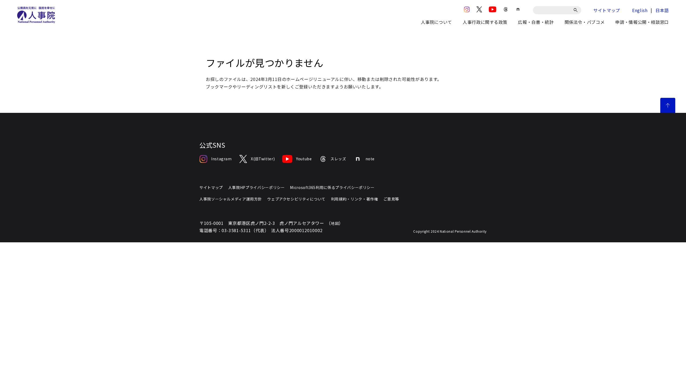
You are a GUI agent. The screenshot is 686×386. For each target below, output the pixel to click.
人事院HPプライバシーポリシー (256, 187)
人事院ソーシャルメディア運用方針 (230, 199)
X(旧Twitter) (263, 158)
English (639, 10)
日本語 (662, 10)
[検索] (576, 10)
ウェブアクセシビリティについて (296, 199)
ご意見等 (391, 199)
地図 (335, 223)
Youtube (304, 158)
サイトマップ (606, 10)
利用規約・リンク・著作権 (354, 199)
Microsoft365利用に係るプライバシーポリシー (332, 187)
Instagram (221, 158)
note (370, 158)
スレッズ (338, 158)
